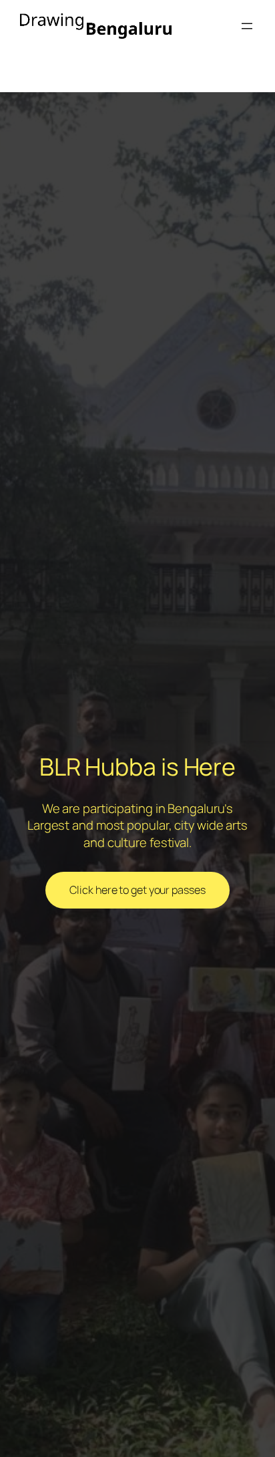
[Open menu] (247, 26)
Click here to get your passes (137, 889)
